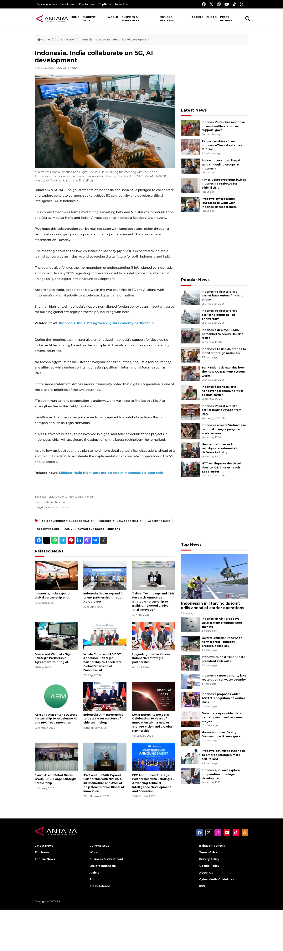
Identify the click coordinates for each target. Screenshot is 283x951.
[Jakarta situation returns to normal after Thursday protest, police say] (190, 643)
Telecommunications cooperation (68, 521)
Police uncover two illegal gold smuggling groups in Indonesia (221, 164)
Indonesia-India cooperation (121, 521)
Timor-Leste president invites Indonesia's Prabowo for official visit (224, 184)
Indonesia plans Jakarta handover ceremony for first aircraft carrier (222, 391)
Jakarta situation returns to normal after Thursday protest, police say (222, 642)
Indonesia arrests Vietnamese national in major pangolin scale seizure (224, 429)
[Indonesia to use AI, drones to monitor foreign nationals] (190, 355)
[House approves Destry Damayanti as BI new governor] (190, 738)
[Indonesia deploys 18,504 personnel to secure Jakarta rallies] (190, 335)
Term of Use (208, 852)
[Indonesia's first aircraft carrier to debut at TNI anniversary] (190, 316)
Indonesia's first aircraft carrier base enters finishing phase (222, 295)
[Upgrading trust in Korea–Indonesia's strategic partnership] (153, 635)
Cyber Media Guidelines (216, 879)
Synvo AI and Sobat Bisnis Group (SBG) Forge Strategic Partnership (55, 779)
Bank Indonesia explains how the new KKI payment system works (223, 371)
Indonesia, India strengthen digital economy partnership (106, 323)
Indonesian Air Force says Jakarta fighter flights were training (222, 623)
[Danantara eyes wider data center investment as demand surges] (190, 719)
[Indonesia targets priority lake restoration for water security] (190, 681)
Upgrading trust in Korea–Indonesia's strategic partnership (151, 658)
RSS (202, 886)
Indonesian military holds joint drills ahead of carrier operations (212, 605)
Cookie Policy (209, 866)
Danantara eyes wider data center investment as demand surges (224, 717)
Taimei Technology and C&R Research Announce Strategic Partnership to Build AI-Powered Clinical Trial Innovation (153, 601)
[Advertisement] (214, 76)
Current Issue (89, 18)
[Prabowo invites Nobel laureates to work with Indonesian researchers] (190, 204)
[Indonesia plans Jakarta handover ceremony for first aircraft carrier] (190, 392)
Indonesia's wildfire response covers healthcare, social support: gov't (223, 126)
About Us (206, 872)
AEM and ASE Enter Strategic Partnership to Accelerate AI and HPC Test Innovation (56, 718)
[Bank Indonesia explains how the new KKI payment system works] (190, 373)
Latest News (68, 4)
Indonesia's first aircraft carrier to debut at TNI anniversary (219, 315)
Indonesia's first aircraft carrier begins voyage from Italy (221, 410)
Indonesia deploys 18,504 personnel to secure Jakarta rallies (222, 334)
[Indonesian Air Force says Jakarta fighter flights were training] (190, 624)
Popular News (87, 4)
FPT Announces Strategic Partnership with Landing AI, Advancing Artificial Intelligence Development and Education (153, 783)
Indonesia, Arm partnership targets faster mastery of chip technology (103, 718)
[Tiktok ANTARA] (234, 4)
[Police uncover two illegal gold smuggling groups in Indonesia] (190, 166)
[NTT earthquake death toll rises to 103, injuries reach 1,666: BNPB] (190, 469)
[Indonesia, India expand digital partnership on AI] (56, 575)
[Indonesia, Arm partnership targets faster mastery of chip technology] (104, 696)
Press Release (226, 18)
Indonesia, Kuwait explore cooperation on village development (221, 774)
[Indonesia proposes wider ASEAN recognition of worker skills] (190, 699)
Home (75, 16)
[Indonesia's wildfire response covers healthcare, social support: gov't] (190, 127)
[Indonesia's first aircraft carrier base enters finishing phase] (190, 297)
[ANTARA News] (52, 18)
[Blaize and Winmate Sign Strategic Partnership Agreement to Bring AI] (56, 635)
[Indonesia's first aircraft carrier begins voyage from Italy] (190, 411)
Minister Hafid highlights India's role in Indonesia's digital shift (111, 473)
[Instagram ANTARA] (219, 4)
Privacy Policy (209, 859)
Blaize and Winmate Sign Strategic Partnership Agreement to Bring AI (53, 658)
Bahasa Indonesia (47, 4)
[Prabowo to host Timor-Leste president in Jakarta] (190, 662)
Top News (105, 4)
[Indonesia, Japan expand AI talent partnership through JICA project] (104, 575)
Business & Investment (130, 18)
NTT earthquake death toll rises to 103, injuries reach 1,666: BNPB (221, 467)
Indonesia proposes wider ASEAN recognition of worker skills (223, 698)
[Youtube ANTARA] (226, 4)
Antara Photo (122, 4)
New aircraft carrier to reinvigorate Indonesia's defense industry (219, 448)
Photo (211, 16)
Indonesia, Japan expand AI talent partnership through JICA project (103, 597)
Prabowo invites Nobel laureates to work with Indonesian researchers (219, 203)
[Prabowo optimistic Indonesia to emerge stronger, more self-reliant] (190, 756)
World (112, 16)
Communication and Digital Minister (92, 529)
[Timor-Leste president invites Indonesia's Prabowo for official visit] (190, 185)
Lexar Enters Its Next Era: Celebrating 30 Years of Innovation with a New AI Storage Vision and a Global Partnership (152, 722)
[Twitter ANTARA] (211, 4)
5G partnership (48, 529)
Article (197, 16)
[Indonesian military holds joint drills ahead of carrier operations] (214, 576)
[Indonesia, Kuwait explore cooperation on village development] (190, 775)
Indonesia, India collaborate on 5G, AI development (114, 39)
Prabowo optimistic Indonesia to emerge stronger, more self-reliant (223, 755)
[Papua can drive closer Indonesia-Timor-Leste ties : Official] (190, 147)
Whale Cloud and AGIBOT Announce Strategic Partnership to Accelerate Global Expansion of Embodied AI (102, 662)
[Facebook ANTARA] (204, 4)
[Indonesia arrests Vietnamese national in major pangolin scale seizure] (190, 430)
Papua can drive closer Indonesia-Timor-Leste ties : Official (222, 145)
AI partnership (159, 521)
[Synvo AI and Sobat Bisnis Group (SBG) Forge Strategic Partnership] (56, 756)
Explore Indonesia (167, 18)
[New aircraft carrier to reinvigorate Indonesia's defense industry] (190, 450)
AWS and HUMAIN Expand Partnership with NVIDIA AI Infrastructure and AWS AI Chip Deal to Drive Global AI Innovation (103, 783)
